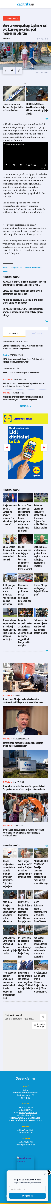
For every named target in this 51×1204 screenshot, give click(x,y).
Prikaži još (25, 406)
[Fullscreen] (44, 165)
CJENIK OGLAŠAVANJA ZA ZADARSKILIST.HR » (25, 1117)
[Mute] (21, 165)
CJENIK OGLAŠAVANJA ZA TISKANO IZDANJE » (25, 1120)
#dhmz (5, 267)
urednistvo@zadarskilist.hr (25, 1130)
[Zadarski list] (25, 4)
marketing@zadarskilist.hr (28, 1112)
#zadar (5, 271)
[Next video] (13, 165)
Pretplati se (27, 1196)
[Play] (6, 165)
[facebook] (6, 70)
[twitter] (12, 70)
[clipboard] (19, 70)
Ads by (43, 168)
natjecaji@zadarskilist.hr (25, 1115)
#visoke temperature (33, 267)
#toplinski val (16, 267)
